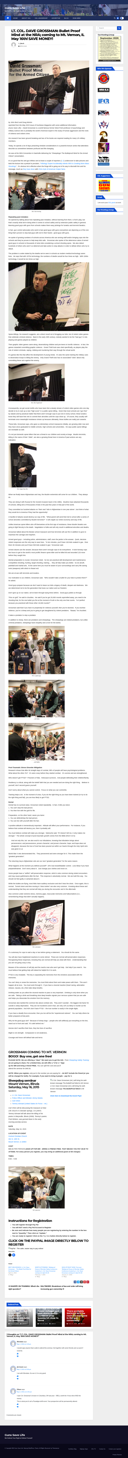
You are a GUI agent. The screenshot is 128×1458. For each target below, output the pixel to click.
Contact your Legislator (115, 1449)
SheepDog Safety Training (79, 1060)
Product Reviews (117, 1454)
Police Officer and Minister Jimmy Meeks (27, 1098)
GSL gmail (111, 202)
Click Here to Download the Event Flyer (66, 1096)
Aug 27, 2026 (14, 1323)
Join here (76, 18)
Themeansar (55, 1448)
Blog (66, 18)
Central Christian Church (17, 1136)
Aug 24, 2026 (72, 1323)
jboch (22, 43)
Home (15, 18)
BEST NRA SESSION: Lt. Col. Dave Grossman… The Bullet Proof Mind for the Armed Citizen (19, 1269)
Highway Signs (84, 1449)
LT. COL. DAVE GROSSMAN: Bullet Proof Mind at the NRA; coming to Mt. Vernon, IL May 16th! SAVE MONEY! (47, 35)
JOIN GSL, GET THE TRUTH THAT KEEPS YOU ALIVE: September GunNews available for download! (19, 1314)
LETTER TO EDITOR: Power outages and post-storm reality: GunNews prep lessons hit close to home (49, 1314)
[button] (114, 18)
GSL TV (93, 1449)
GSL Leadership (41, 18)
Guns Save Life (15, 8)
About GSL (26, 18)
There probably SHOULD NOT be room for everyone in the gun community (77, 1316)
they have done (29, 169)
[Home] (8, 18)
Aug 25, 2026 (43, 1323)
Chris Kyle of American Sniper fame (52, 169)
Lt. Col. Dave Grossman (21, 1095)
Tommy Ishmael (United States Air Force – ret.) (29, 1104)
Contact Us (102, 1449)
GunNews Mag (72, 1449)
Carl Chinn (16, 1101)
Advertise (56, 18)
